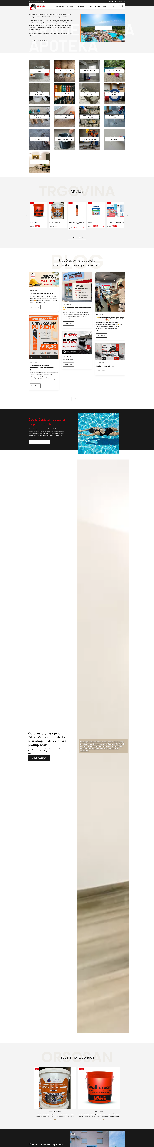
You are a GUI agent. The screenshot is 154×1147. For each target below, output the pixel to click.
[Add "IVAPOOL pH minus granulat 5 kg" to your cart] (122, 226)
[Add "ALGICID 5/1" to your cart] (103, 226)
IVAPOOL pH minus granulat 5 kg (115, 222)
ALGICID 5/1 (91, 222)
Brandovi (81, 6)
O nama (97, 6)
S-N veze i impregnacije (64, 139)
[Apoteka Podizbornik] (74, 6)
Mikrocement (39, 139)
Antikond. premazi (89, 70)
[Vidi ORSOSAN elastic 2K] (55, 1088)
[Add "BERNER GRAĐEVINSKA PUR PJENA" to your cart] (84, 227)
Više (76, 398)
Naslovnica (60, 6)
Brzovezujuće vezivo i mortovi (89, 93)
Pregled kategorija (39, 40)
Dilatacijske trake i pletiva (114, 93)
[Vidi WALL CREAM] (99, 1088)
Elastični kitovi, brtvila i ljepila (64, 116)
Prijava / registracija (120, 1)
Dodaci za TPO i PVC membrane (39, 116)
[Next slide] (127, 215)
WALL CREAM (33, 222)
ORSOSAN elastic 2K (54, 222)
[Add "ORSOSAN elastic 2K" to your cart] (64, 226)
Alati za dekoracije (64, 70)
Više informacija (102, 28)
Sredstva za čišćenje (89, 139)
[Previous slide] (26, 215)
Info (91, 6)
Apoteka (70, 6)
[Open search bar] (114, 6)
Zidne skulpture (39, 162)
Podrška (111, 1)
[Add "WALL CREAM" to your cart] (45, 226)
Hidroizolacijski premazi (114, 116)
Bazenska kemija (114, 70)
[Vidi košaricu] (123, 6)
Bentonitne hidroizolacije (39, 93)
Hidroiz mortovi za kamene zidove (89, 116)
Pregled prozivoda (38, 442)
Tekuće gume (114, 139)
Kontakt (106, 6)
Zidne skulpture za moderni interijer (39, 758)
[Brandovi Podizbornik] (86, 6)
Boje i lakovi (64, 93)
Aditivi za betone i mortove (39, 70)
